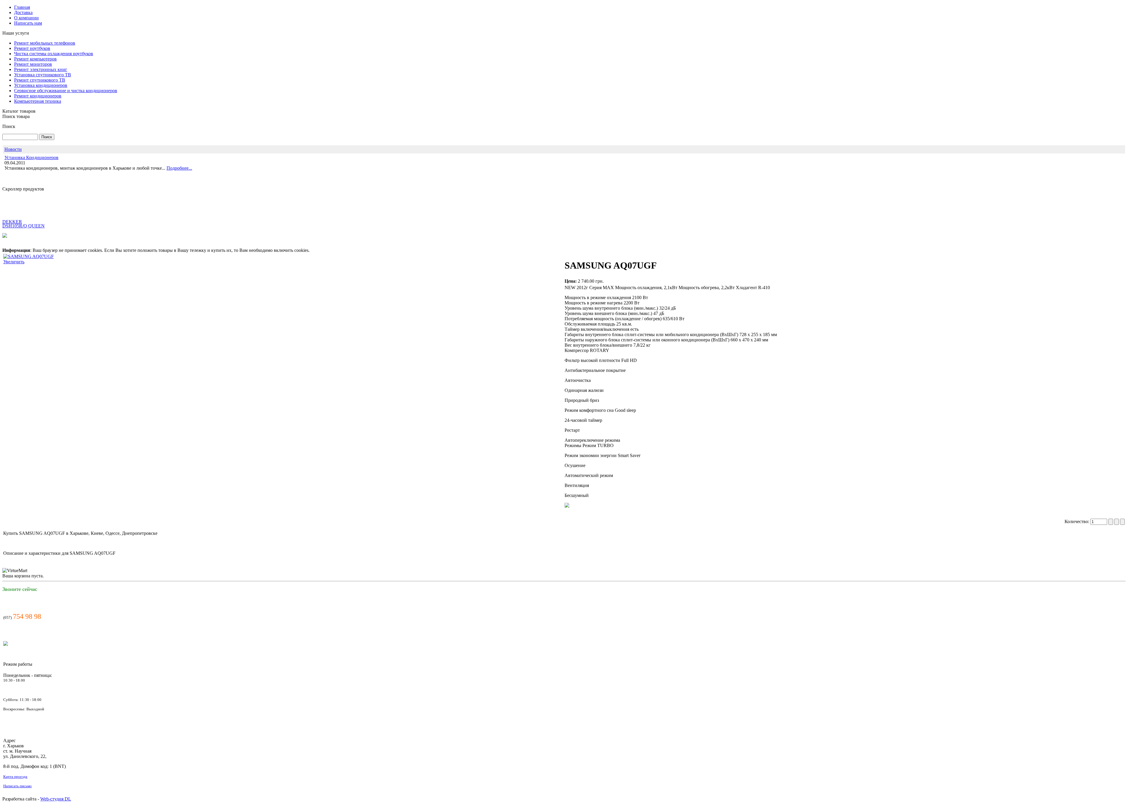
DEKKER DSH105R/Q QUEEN (23, 207)
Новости (13, 149)
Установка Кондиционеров (31, 157)
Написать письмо (17, 786)
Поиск (8, 126)
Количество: (1077, 521)
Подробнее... (179, 168)
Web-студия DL (55, 798)
